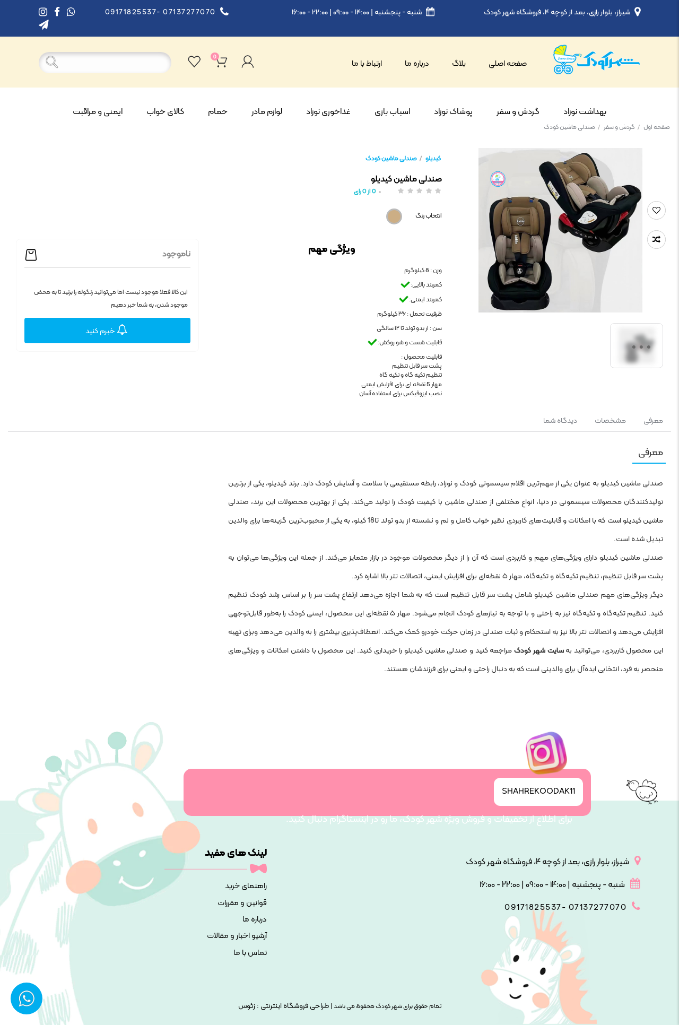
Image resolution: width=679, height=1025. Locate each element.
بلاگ (459, 64)
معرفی (652, 421)
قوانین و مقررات (242, 903)
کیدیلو (433, 158)
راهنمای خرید (246, 886)
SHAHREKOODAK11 (538, 791)
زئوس (246, 1006)
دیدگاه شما (560, 421)
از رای (365, 191)
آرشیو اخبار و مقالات (237, 936)
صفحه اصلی (508, 64)
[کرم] (394, 216)
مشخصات (610, 421)
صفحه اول (656, 127)
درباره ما (417, 64)
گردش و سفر (622, 127)
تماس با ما (250, 953)
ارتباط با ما (367, 64)
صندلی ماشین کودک (572, 127)
